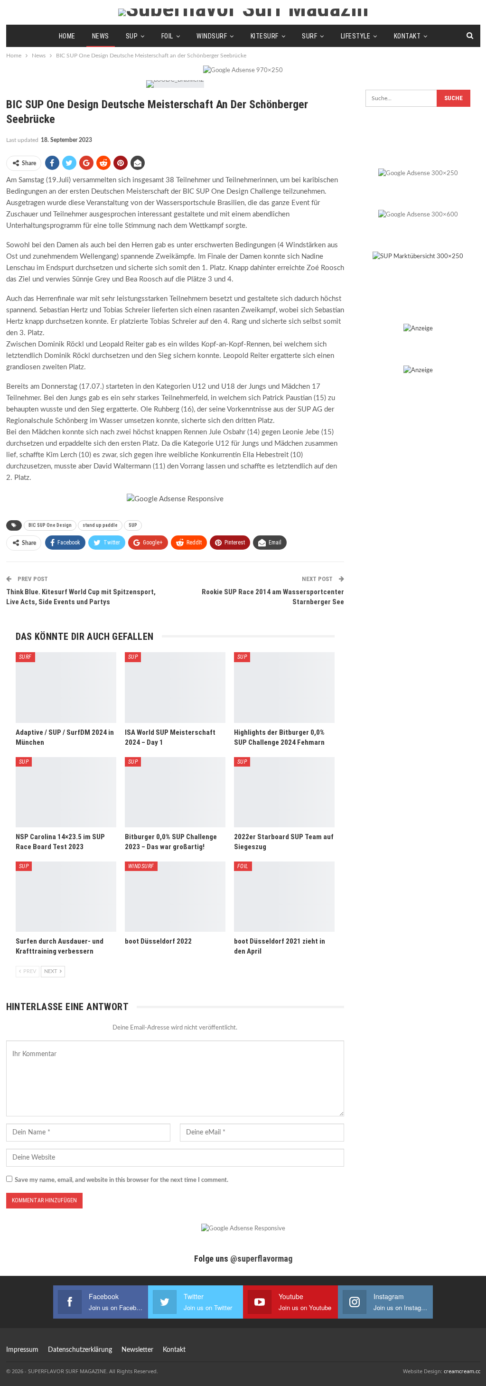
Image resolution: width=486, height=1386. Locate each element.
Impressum (22, 1350)
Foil (167, 36)
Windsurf (211, 36)
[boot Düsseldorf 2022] (175, 897)
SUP (132, 36)
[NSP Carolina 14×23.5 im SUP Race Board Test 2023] (66, 792)
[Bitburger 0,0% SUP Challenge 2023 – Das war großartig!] (175, 792)
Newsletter (137, 1350)
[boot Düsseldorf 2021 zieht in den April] (284, 897)
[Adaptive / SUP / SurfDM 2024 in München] (66, 687)
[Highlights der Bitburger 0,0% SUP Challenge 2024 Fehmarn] (284, 687)
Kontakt (407, 36)
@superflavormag (261, 1259)
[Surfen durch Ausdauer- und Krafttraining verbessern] (66, 897)
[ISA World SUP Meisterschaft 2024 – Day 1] (175, 687)
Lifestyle (356, 36)
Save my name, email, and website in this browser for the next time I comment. (121, 1180)
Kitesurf (265, 36)
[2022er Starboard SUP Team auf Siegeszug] (284, 792)
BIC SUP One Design (50, 525)
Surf (309, 36)
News (100, 36)
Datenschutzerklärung (80, 1350)
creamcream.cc (462, 1371)
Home (67, 36)
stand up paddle (100, 525)
